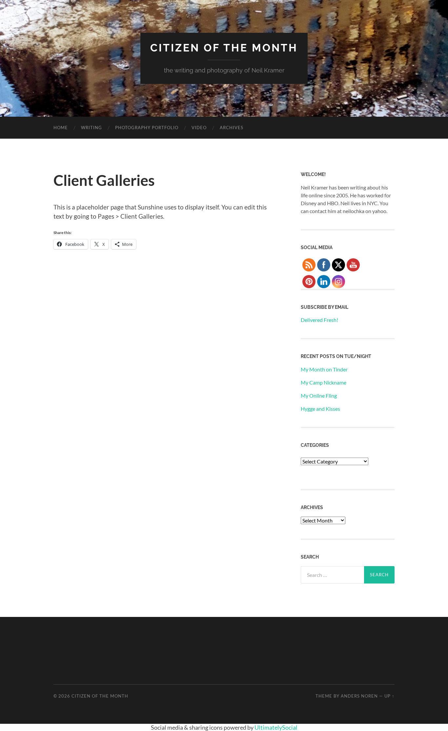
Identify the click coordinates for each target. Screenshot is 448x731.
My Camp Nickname (323, 382)
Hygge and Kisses (320, 408)
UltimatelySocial (276, 727)
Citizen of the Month (224, 48)
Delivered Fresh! (319, 320)
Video (199, 127)
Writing (91, 127)
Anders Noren (359, 696)
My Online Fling (319, 395)
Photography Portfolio (146, 127)
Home (60, 127)
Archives (231, 127)
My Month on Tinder (324, 369)
